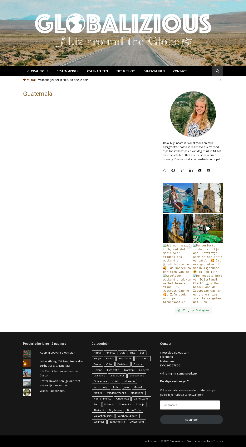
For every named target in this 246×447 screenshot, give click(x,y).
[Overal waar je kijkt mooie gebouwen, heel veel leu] (208, 198)
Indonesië (129, 381)
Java (126, 387)
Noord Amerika (102, 398)
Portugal (109, 404)
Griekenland (137, 375)
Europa (138, 364)
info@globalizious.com (174, 352)
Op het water (141, 398)
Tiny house (115, 410)
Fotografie (113, 370)
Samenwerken (154, 71)
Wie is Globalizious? (53, 391)
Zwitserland (137, 421)
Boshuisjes (125, 358)
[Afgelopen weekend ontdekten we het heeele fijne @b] (178, 289)
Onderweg (122, 398)
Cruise (97, 364)
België (97, 358)
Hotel (115, 381)
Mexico (98, 393)
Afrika (97, 352)
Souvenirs (125, 404)
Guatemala (100, 381)
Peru (96, 404)
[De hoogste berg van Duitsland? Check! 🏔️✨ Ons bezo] (208, 289)
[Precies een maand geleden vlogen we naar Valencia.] (178, 228)
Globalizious (37, 71)
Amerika (110, 352)
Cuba (109, 364)
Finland (98, 370)
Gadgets (144, 370)
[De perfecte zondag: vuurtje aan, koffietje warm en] (208, 259)
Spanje (140, 404)
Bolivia (110, 358)
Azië (122, 352)
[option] (130, 80)
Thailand (99, 410)
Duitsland (123, 364)
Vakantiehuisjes (103, 416)
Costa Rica (142, 358)
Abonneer (191, 419)
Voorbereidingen (127, 416)
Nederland (137, 393)
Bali (142, 352)
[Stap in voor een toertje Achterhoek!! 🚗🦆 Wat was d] (208, 228)
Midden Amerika (116, 393)
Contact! (180, 71)
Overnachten (97, 71)
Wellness (99, 421)
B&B (132, 352)
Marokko (139, 387)
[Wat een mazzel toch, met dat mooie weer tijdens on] (178, 259)
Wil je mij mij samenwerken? (178, 373)
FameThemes (215, 441)
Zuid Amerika (117, 421)
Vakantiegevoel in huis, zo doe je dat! (63, 80)
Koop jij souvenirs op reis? (57, 352)
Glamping (99, 375)
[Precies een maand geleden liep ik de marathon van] (178, 198)
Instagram (167, 361)
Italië (116, 387)
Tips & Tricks (125, 71)
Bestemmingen (68, 71)
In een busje (101, 387)
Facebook (166, 357)
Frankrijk (129, 370)
